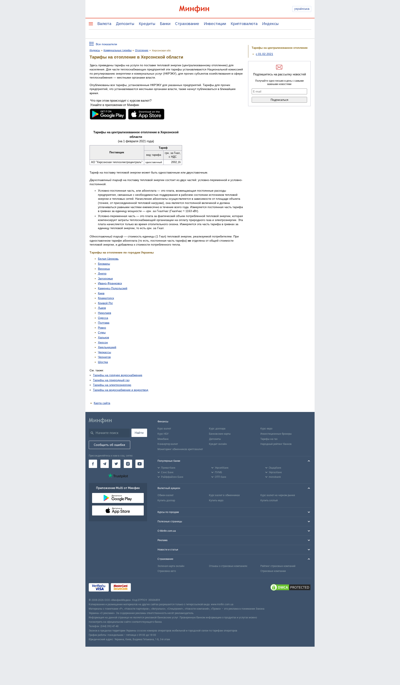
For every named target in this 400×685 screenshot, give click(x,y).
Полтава (103, 322)
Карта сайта (102, 403)
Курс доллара (217, 428)
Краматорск (106, 298)
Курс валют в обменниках (224, 495)
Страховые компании (273, 571)
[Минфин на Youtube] (139, 464)
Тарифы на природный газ (111, 380)
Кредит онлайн (218, 444)
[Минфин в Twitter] (116, 464)
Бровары (104, 263)
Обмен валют (166, 495)
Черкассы (104, 352)
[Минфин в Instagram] (128, 464)
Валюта (104, 23)
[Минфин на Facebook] (93, 464)
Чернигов (104, 357)
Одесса (103, 317)
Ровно (102, 327)
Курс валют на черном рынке (277, 495)
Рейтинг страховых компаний (277, 566)
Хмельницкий (107, 347)
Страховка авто (167, 571)
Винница (104, 268)
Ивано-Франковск (110, 283)
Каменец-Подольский (112, 288)
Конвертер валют (168, 444)
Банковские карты (220, 433)
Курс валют (164, 428)
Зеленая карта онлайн (171, 566)
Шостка (103, 362)
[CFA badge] (142, 588)
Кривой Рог (105, 303)
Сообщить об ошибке (109, 445)
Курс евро (266, 428)
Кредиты (147, 23)
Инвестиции (215, 23)
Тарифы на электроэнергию (112, 385)
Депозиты (125, 23)
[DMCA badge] (290, 588)
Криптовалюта (244, 23)
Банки (165, 23)
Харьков (103, 337)
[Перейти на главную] (200, 9)
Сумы (102, 332)
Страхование (187, 23)
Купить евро (216, 500)
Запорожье (105, 278)
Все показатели (106, 44)
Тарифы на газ (269, 439)
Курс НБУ (163, 433)
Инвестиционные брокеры (276, 433)
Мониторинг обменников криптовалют (180, 449)
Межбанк (163, 439)
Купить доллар (166, 500)
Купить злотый (269, 500)
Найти (139, 432)
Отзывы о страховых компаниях (228, 566)
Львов (102, 307)
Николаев (104, 312)
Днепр (102, 273)
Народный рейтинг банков (276, 444)
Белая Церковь (108, 258)
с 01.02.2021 (264, 54)
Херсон (103, 342)
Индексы (270, 23)
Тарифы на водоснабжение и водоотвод (120, 390)
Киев (101, 293)
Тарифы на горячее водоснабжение (117, 375)
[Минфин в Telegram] (104, 464)
